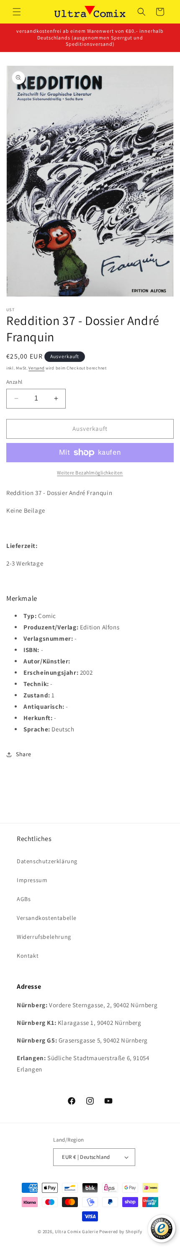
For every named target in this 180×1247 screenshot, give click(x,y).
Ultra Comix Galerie (76, 1231)
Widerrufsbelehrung (44, 936)
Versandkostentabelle (47, 918)
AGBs (24, 899)
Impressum (32, 880)
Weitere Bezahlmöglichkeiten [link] (90, 472)
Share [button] (23, 754)
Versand (36, 368)
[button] (17, 12)
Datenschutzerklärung (47, 861)
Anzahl (14, 381)
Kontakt (28, 955)
